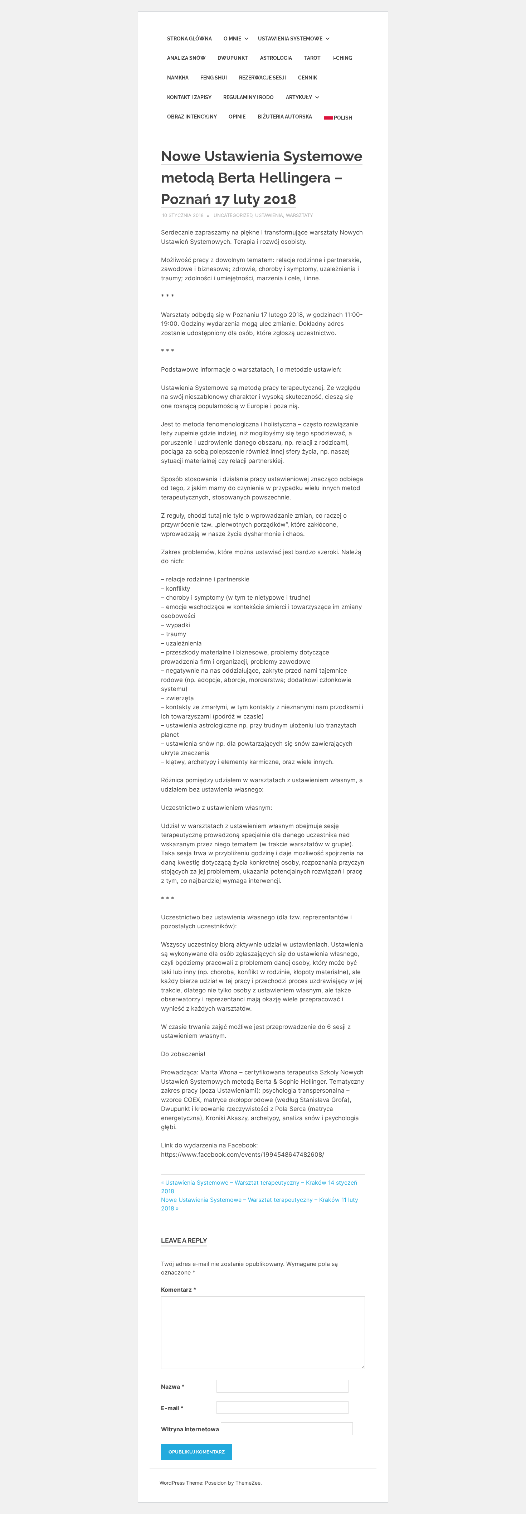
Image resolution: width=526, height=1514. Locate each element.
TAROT (312, 58)
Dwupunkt (233, 58)
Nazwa (173, 1386)
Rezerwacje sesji (262, 78)
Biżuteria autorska (285, 117)
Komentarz (178, 1289)
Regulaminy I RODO (248, 97)
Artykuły (299, 97)
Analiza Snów (186, 58)
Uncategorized (233, 215)
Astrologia (276, 58)
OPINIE (237, 117)
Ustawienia (269, 215)
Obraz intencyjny (192, 117)
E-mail (172, 1408)
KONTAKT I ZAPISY (189, 97)
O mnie (232, 39)
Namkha (178, 78)
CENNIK (307, 78)
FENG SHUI (213, 78)
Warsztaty (299, 215)
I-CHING (342, 58)
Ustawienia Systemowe (290, 39)
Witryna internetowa (190, 1429)
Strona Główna (189, 39)
